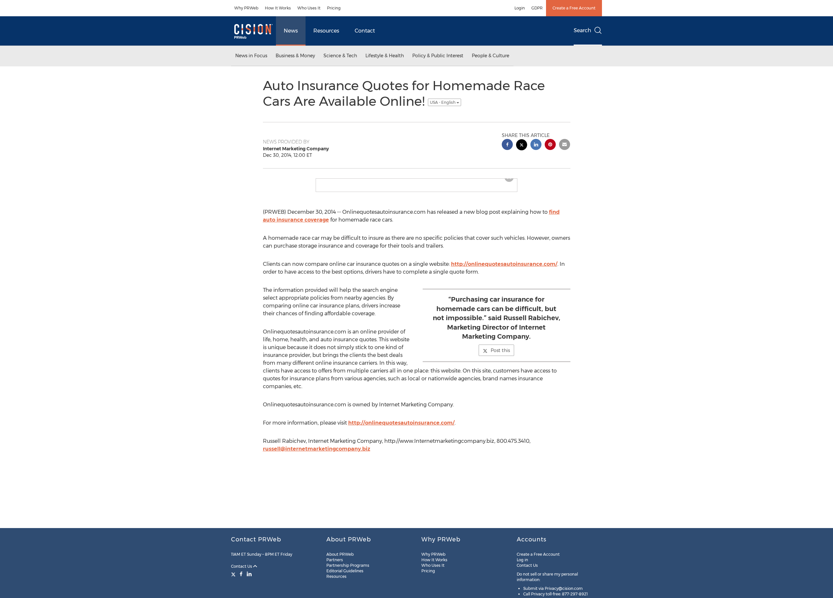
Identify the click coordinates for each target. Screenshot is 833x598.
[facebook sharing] (507, 145)
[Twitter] (234, 574)
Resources (326, 31)
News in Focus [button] (251, 56)
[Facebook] (241, 574)
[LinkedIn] (249, 574)
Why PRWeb (246, 8)
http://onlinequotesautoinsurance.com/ (504, 269)
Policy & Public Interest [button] (437, 56)
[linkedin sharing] (535, 145)
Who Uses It (309, 8)
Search (582, 30)
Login (519, 8)
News (291, 31)
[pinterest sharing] (550, 145)
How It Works (278, 8)
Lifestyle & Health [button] (384, 56)
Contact (365, 31)
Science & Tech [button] (340, 56)
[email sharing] (564, 145)
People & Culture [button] (490, 56)
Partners (334, 559)
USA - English (443, 102)
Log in (522, 559)
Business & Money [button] (295, 56)
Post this (500, 356)
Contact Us (242, 566)
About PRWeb (340, 554)
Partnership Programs (347, 565)
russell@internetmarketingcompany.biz (316, 454)
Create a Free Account (574, 8)
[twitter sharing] (521, 145)
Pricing (334, 8)
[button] (416, 181)
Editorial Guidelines (344, 570)
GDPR (537, 8)
